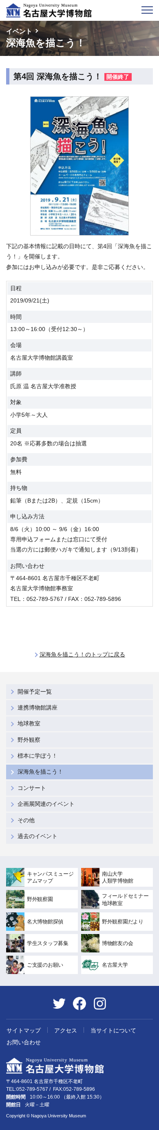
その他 (26, 820)
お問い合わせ (24, 1042)
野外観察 (29, 739)
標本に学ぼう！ (37, 755)
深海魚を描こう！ (40, 771)
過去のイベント (37, 836)
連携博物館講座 (37, 707)
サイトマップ (24, 1030)
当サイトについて (113, 1030)
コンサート (32, 788)
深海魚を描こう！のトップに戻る (82, 654)
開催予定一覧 (35, 691)
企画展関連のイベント (46, 804)
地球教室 (29, 723)
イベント (19, 31)
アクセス (65, 1030)
